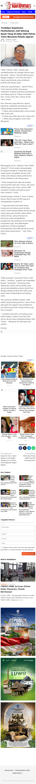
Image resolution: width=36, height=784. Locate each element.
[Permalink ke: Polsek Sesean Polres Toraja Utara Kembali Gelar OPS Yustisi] (5, 477)
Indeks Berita (17, 773)
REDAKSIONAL (9, 770)
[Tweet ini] (25, 448)
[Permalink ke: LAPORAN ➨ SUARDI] (3, 40)
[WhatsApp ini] (33, 448)
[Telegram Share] (29, 448)
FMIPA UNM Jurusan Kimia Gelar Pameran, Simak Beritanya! (15, 589)
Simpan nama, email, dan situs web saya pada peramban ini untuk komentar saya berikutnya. (17, 548)
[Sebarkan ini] (20, 448)
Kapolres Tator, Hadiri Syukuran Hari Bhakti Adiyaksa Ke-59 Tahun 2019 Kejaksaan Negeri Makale (9, 459)
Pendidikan (4, 584)
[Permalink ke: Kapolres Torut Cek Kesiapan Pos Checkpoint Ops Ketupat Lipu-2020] (5, 504)
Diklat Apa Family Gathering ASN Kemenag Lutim (29, 456)
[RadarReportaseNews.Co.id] (18, 5)
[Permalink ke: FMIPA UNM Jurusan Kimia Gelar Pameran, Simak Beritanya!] (18, 572)
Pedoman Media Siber (22, 770)
